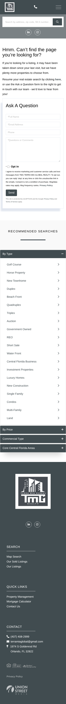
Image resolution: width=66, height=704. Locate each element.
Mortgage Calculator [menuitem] (19, 601)
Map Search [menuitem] (14, 556)
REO (10, 337)
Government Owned (19, 329)
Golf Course (14, 264)
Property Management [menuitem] (20, 596)
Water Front (14, 353)
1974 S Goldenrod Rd (23, 649)
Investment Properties (20, 369)
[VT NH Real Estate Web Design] (17, 689)
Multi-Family (14, 410)
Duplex (11, 288)
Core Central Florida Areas (19, 448)
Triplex (11, 313)
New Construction (17, 385)
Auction (11, 321)
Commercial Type (13, 438)
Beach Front (14, 296)
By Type (7, 253)
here (58, 79)
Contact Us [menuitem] (13, 606)
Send (11, 192)
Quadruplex (14, 304)
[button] (57, 21)
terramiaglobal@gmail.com (27, 641)
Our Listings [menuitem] (14, 566)
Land (10, 418)
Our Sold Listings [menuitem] (17, 561)
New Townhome (16, 280)
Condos (11, 401)
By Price (8, 429)
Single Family (15, 393)
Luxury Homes (16, 377)
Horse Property (16, 272)
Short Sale (13, 345)
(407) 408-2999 (20, 636)
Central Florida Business (22, 361)
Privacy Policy (46, 185)
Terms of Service (12, 202)
